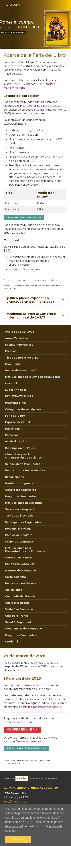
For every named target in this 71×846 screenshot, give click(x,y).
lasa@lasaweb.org (15, 801)
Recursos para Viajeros (21, 583)
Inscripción (12, 383)
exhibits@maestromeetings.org (41, 707)
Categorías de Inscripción (23, 409)
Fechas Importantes (19, 344)
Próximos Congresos (19, 483)
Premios (10, 351)
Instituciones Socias (32, 105)
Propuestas (13, 364)
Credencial (12, 641)
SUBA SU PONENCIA (19, 557)
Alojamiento (13, 589)
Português (36, 778)
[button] (17, 831)
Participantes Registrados (23, 522)
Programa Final (15, 403)
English (9, 778)
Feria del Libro (15, 415)
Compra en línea (21, 729)
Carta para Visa (15, 577)
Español (22, 778)
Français (51, 778)
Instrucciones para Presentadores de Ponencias (25, 549)
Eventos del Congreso (20, 570)
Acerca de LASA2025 (19, 331)
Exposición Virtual (17, 422)
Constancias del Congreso (23, 628)
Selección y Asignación (21, 509)
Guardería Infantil (17, 602)
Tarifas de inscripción (20, 515)
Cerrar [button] (18, 839)
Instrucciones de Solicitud (23, 502)
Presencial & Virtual (18, 528)
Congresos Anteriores (20, 489)
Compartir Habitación (20, 596)
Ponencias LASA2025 (20, 564)
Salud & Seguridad (18, 622)
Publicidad (12, 428)
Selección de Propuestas (22, 464)
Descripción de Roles (20, 448)
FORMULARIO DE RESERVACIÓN (25, 748)
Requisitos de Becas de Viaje (25, 470)
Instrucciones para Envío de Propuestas (32, 377)
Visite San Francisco (19, 609)
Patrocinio (12, 435)
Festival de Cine (16, 441)
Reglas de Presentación (21, 370)
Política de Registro (18, 535)
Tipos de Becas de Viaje (21, 357)
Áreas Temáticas (16, 338)
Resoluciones (14, 477)
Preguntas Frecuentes (21, 496)
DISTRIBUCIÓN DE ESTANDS (23, 217)
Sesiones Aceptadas (19, 541)
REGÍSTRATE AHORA (19, 396)
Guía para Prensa (16, 615)
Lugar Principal (15, 390)
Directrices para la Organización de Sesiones (23, 456)
